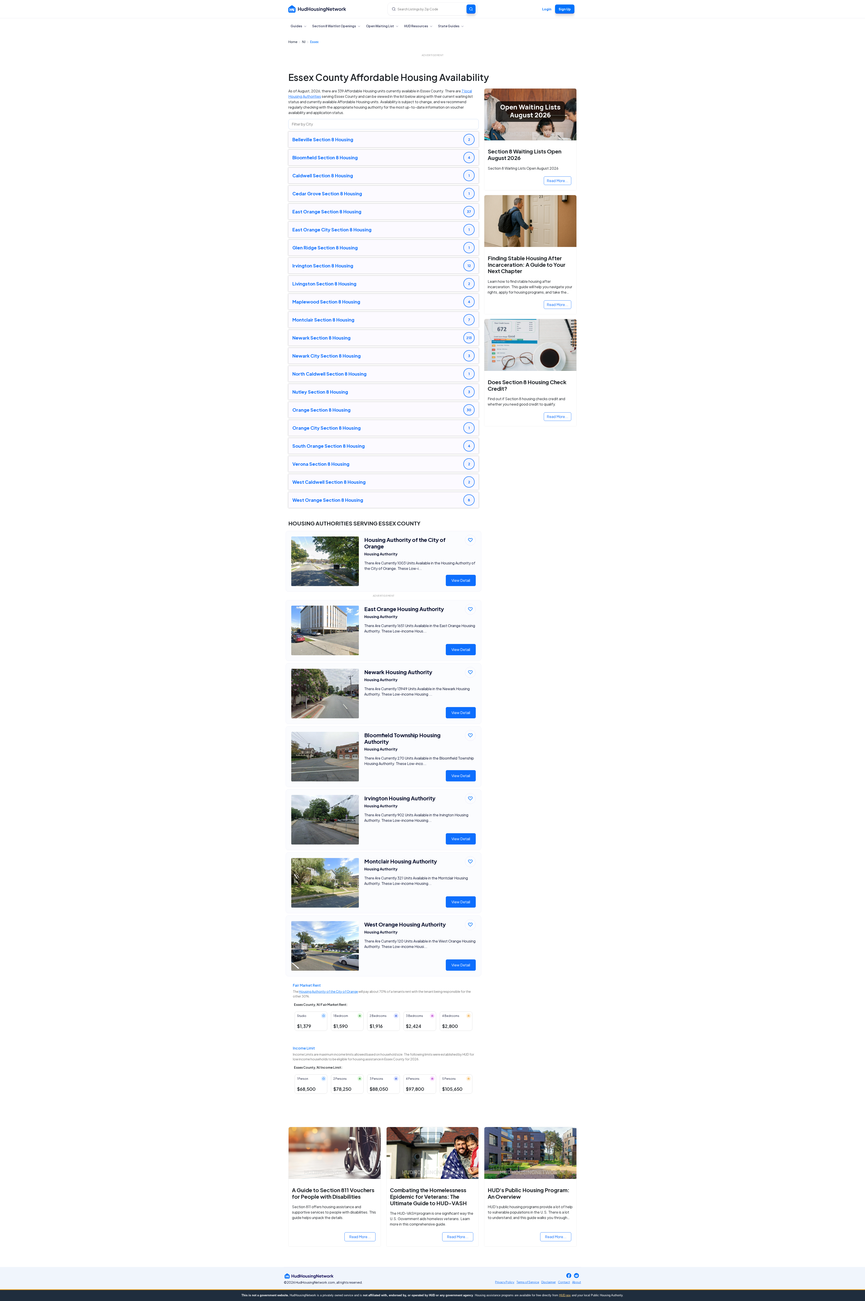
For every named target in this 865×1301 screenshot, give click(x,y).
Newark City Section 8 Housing (326, 355)
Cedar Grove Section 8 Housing (327, 193)
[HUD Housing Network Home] (317, 9)
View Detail (460, 580)
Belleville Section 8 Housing (322, 139)
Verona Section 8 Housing (320, 464)
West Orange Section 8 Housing (327, 500)
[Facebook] (568, 1276)
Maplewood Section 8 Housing (326, 301)
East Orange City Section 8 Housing (331, 229)
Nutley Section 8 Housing (320, 392)
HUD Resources (416, 26)
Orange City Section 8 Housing (326, 428)
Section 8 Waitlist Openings (334, 26)
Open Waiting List (380, 26)
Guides (297, 26)
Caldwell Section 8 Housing (322, 175)
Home (293, 42)
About (576, 1282)
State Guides (449, 26)
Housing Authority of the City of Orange (328, 991)
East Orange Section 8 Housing (326, 211)
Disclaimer (548, 1282)
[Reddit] (576, 1276)
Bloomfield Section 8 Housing (325, 157)
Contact (564, 1282)
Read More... (557, 180)
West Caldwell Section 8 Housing (329, 482)
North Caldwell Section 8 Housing (329, 374)
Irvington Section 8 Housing (322, 265)
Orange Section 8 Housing (321, 410)
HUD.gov (565, 1295)
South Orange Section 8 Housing (328, 446)
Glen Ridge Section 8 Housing (325, 247)
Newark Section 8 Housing (321, 337)
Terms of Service (528, 1282)
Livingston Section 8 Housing (324, 283)
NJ (304, 42)
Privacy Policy (504, 1282)
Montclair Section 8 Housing (323, 319)
